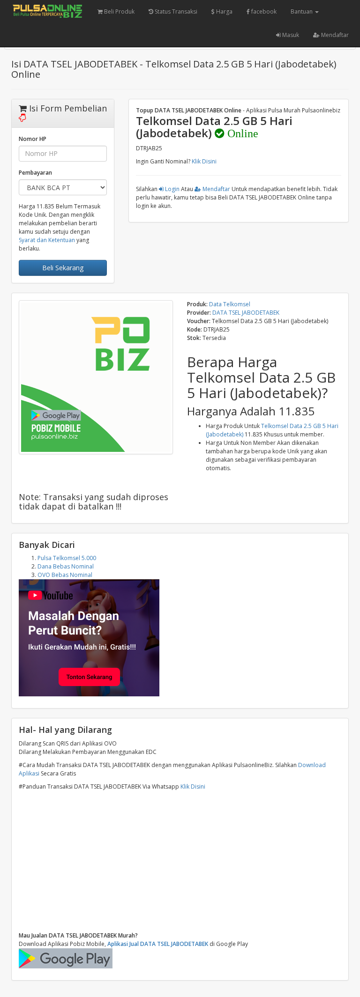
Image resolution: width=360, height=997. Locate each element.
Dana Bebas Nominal (66, 566)
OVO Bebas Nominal (65, 575)
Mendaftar (334, 35)
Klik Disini (204, 161)
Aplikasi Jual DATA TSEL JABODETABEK (157, 944)
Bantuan (302, 11)
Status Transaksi (175, 11)
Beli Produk (119, 11)
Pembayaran (35, 173)
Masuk (290, 35)
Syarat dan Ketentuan (47, 240)
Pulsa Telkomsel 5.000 (67, 558)
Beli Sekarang (62, 267)
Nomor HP (32, 139)
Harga (223, 11)
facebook (263, 11)
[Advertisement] (180, 861)
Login (172, 189)
